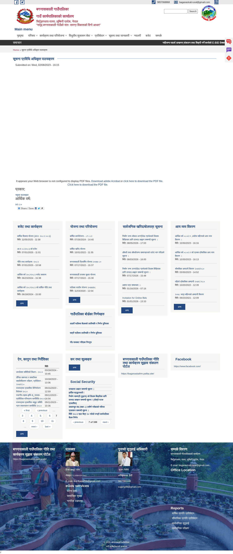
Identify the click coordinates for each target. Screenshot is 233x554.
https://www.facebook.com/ (187, 366)
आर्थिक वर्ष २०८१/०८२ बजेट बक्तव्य (31, 274)
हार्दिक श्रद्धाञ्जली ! (76, 392)
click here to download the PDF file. (143, 181)
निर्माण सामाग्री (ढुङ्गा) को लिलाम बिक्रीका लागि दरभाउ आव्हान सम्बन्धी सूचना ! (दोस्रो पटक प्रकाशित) (88, 399)
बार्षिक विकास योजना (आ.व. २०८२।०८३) (34, 236)
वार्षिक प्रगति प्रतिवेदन (183, 513)
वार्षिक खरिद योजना (77, 249)
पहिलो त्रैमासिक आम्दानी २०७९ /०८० (190, 281)
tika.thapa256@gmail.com (87, 481)
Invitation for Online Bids (134, 298)
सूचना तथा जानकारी (119, 35)
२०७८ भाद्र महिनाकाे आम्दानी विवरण (189, 294)
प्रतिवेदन (99, 35)
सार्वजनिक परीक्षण (180, 528)
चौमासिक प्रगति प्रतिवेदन (184, 518)
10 (42, 421)
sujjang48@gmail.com (129, 486)
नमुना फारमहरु (22, 195)
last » (47, 426)
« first (26, 410)
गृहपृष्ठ (20, 35)
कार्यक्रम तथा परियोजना (52, 35)
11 (52, 421)
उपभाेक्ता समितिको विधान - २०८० (29, 372)
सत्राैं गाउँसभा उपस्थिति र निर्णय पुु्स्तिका (86, 333)
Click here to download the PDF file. (88, 184)
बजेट (148, 35)
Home (16, 50)
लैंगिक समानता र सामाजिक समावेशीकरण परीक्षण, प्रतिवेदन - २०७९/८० (29, 381)
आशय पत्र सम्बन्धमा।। (131, 285)
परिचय (31, 35)
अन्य (22, 303)
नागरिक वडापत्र (75, 501)
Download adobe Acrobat (105, 181)
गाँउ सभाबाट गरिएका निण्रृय (81, 342)
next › (34, 426)
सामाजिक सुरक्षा (74, 495)
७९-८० (18, 204)
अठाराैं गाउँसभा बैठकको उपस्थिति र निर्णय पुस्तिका (89, 323)
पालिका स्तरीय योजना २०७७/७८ (83, 287)
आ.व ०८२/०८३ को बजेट (27, 249)
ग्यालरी (137, 35)
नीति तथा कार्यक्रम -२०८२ (28, 261)
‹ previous (42, 410)
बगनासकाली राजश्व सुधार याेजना (82, 274)
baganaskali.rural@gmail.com (194, 465)
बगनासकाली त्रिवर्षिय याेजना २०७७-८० (85, 261)
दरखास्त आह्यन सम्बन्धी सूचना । (81, 389)
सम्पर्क (158, 35)
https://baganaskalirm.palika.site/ (137, 373)
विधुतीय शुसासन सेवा (79, 35)
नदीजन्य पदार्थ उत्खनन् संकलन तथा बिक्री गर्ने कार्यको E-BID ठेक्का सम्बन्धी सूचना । (192, 42)
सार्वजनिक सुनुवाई (180, 523)
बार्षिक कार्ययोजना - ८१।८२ (81, 236)
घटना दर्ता (72, 491)
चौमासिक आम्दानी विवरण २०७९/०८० (189, 268)
